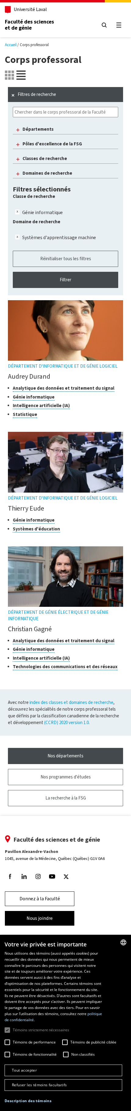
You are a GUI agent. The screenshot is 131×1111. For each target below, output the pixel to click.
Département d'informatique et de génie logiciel (63, 366)
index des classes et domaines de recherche (71, 702)
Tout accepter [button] (24, 1070)
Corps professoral (34, 44)
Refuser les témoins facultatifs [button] (39, 1084)
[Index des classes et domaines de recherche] (21, 75)
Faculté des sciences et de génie (29, 24)
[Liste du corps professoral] (9, 75)
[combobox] (123, 942)
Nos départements (65, 756)
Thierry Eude (26, 508)
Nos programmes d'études (66, 777)
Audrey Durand (29, 376)
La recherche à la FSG (65, 798)
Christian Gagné (30, 629)
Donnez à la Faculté (39, 898)
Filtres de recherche (37, 94)
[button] (28, 1101)
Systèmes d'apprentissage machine (59, 237)
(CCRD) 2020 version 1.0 (66, 722)
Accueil (10, 44)
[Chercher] (104, 25)
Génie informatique (42, 212)
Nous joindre (40, 918)
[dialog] (65, 1023)
